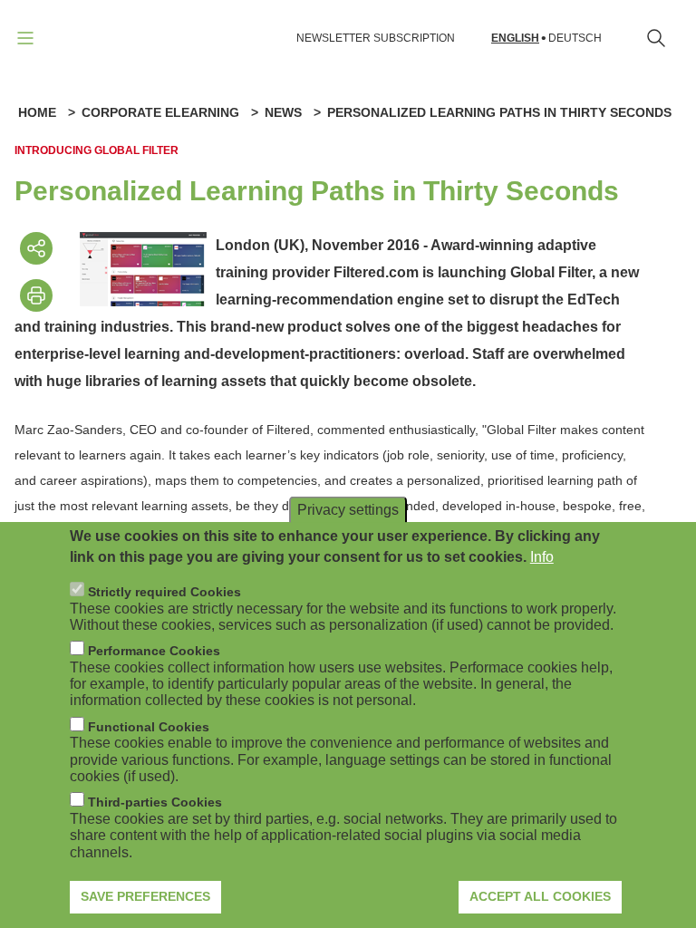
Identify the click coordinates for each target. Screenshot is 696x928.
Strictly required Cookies (164, 592)
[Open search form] (656, 38)
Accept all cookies (540, 896)
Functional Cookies (148, 727)
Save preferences (145, 896)
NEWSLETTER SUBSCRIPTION (375, 38)
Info (542, 557)
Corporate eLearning (160, 112)
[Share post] (36, 248)
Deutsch (575, 38)
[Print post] (36, 295)
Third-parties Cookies (155, 802)
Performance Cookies (154, 650)
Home (37, 112)
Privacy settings (348, 509)
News (283, 112)
